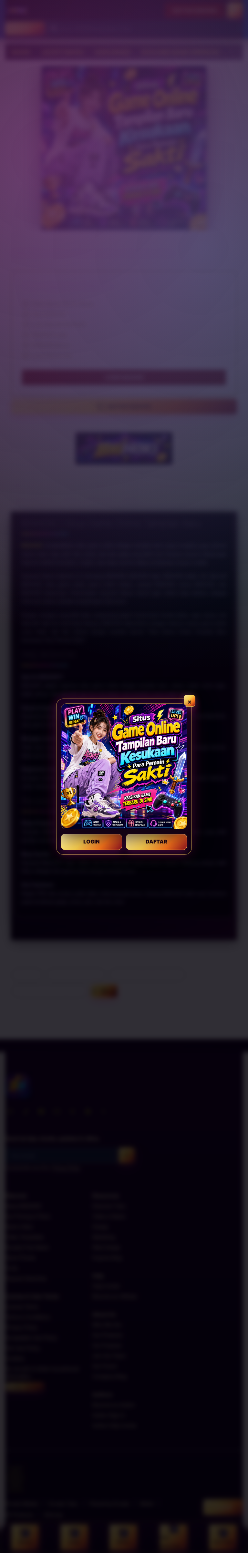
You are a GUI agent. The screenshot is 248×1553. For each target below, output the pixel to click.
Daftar (156, 841)
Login (91, 841)
